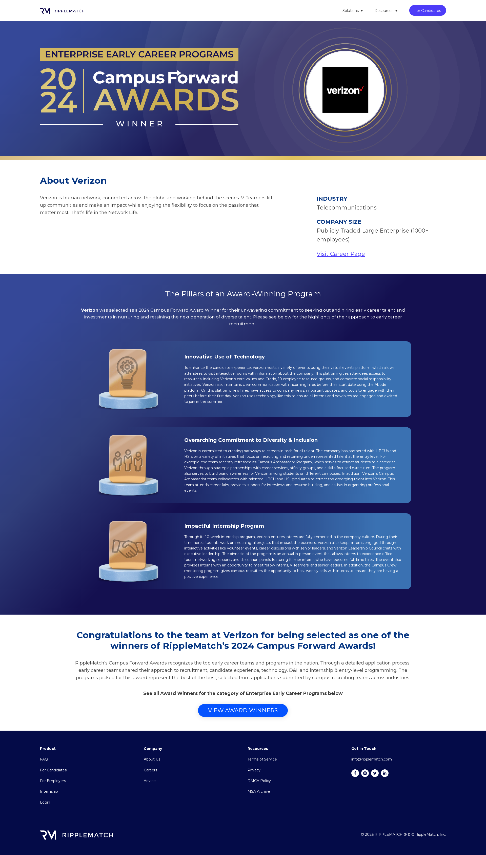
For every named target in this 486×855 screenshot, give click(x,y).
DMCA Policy (259, 780)
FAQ (44, 759)
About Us (152, 759)
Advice (150, 780)
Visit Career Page (341, 254)
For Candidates (427, 10)
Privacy (254, 770)
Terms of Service (262, 759)
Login (45, 802)
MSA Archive (259, 791)
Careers (150, 770)
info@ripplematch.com (371, 759)
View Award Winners (243, 710)
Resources (384, 10)
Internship (49, 791)
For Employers (53, 780)
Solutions (350, 10)
